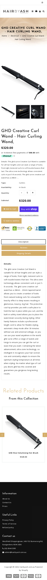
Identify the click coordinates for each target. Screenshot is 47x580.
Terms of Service (9, 524)
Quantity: (5, 193)
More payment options (29, 215)
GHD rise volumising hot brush (23, 453)
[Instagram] (42, 2)
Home (4, 36)
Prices (5, 506)
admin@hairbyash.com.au (15, 552)
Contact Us (6, 502)
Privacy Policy (8, 520)
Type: (3, 183)
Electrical (15, 36)
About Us (6, 499)
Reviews (23, 247)
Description (23, 242)
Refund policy (8, 527)
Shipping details (24, 253)
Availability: (6, 187)
